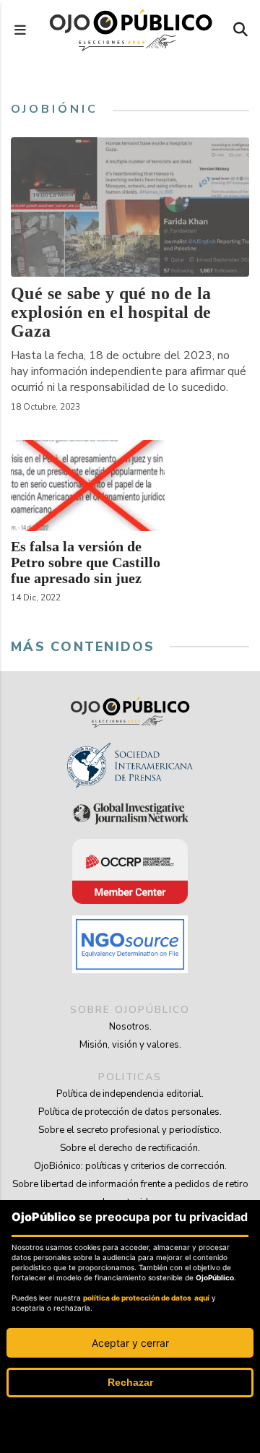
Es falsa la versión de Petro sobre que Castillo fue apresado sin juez (85, 562)
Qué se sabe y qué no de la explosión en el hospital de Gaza (111, 312)
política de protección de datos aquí (146, 1297)
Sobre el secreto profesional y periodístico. (130, 1130)
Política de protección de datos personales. (130, 1111)
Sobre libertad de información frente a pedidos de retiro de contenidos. (130, 1193)
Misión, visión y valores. (130, 1044)
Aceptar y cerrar (130, 1343)
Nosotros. (130, 1026)
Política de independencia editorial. (130, 1093)
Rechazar (130, 1382)
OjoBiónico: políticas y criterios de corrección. (130, 1166)
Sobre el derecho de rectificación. (130, 1148)
